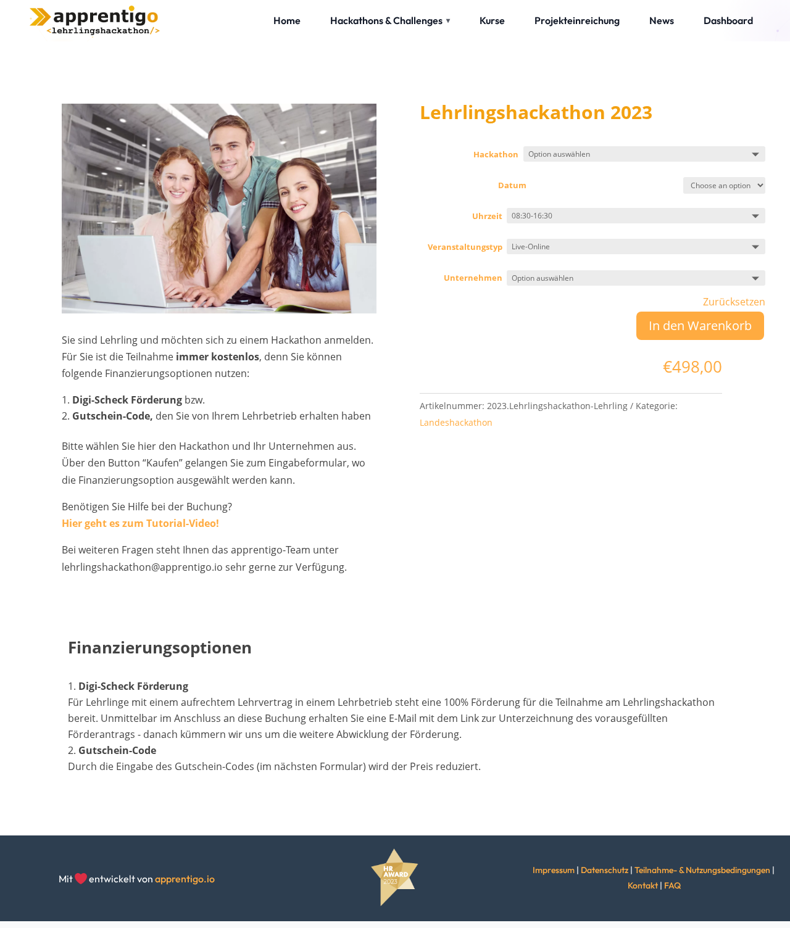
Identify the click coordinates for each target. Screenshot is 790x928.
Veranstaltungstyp (465, 246)
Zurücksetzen (734, 302)
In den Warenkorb (700, 325)
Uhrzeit (487, 216)
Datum (512, 185)
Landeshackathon (456, 422)
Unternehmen (473, 277)
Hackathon (495, 154)
